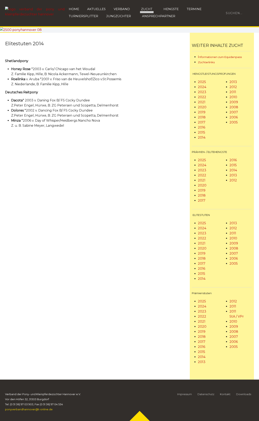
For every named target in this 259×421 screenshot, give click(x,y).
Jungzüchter (118, 16)
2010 (233, 97)
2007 (233, 112)
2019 (201, 112)
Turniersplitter (83, 16)
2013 (233, 82)
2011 (232, 92)
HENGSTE (171, 9)
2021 (201, 102)
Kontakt (225, 394)
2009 (233, 102)
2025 (202, 82)
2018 (202, 117)
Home (74, 9)
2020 (202, 107)
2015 (201, 132)
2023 (202, 92)
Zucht (146, 9)
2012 (233, 87)
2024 (202, 87)
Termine (194, 9)
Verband (122, 9)
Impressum (184, 394)
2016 (201, 127)
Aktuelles (96, 9)
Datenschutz (205, 394)
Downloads (243, 394)
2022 (202, 97)
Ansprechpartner (158, 16)
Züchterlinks (206, 62)
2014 (201, 137)
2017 (201, 122)
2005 (233, 122)
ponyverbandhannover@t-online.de (29, 409)
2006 (233, 117)
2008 (233, 107)
